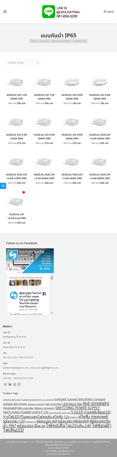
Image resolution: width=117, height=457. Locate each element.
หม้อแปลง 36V (30, 422)
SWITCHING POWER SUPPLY (77, 407)
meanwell (9, 408)
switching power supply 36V (59, 413)
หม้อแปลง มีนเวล (31, 425)
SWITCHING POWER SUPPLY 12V (25, 412)
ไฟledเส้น (55, 425)
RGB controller (25, 408)
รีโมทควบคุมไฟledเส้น (36, 416)
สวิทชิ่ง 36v (74, 417)
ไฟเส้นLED (13, 430)
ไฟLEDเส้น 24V (78, 425)
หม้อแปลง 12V (14, 421)
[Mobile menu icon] (5, 12)
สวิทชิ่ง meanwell (93, 416)
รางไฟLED (11, 416)
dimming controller (36, 404)
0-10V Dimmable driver (12, 400)
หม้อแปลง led (46, 421)
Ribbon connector (44, 408)
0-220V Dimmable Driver (32, 400)
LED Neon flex (72, 404)
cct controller (47, 400)
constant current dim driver (73, 399)
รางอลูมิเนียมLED (97, 412)
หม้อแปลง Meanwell (73, 421)
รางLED (77, 412)
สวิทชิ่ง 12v (61, 416)
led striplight (96, 403)
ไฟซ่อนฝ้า (101, 425)
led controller (53, 404)
